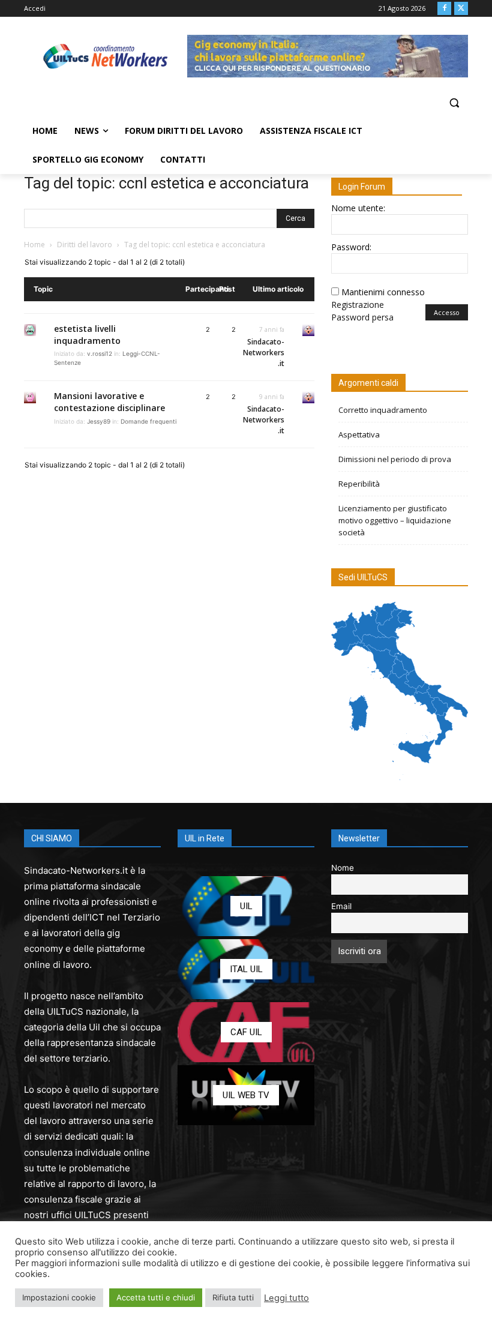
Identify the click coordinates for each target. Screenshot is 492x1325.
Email (341, 906)
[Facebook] (444, 9)
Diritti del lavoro (84, 244)
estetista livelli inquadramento (87, 334)
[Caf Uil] (246, 1032)
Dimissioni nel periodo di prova (394, 459)
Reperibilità (359, 483)
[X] (461, 9)
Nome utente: (358, 208)
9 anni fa (271, 396)
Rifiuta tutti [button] (233, 1297)
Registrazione (357, 304)
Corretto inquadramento (382, 409)
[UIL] (246, 906)
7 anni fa (271, 329)
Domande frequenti (148, 421)
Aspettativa (359, 434)
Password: (351, 247)
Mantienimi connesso (383, 292)
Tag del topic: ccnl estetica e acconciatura (166, 183)
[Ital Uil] (246, 969)
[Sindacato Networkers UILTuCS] (105, 56)
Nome (342, 868)
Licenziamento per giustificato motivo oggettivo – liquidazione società (394, 520)
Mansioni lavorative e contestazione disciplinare (109, 401)
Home (34, 244)
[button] (454, 103)
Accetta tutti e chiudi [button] (155, 1297)
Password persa (362, 317)
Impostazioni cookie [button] (59, 1297)
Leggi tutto (286, 1298)
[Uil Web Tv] (246, 1095)
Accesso (447, 312)
